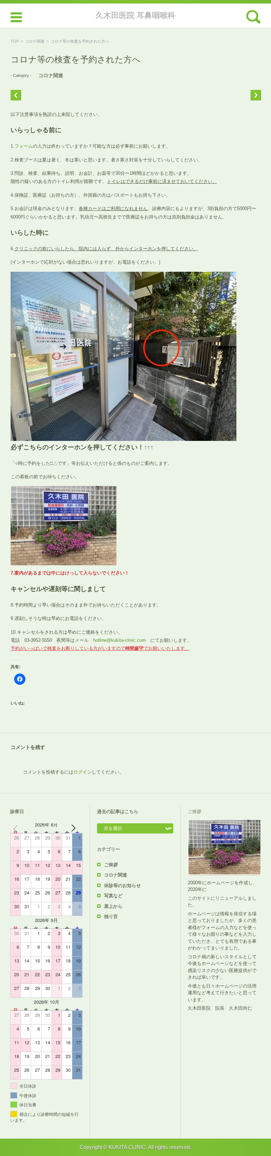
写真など (113, 895)
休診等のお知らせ (122, 885)
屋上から (113, 906)
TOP (15, 41)
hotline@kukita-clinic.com (119, 640)
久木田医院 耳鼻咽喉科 (135, 15)
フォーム (23, 146)
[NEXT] (76, 828)
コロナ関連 (34, 41)
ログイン (82, 772)
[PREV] (17, 828)
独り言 (111, 916)
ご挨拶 (111, 864)
